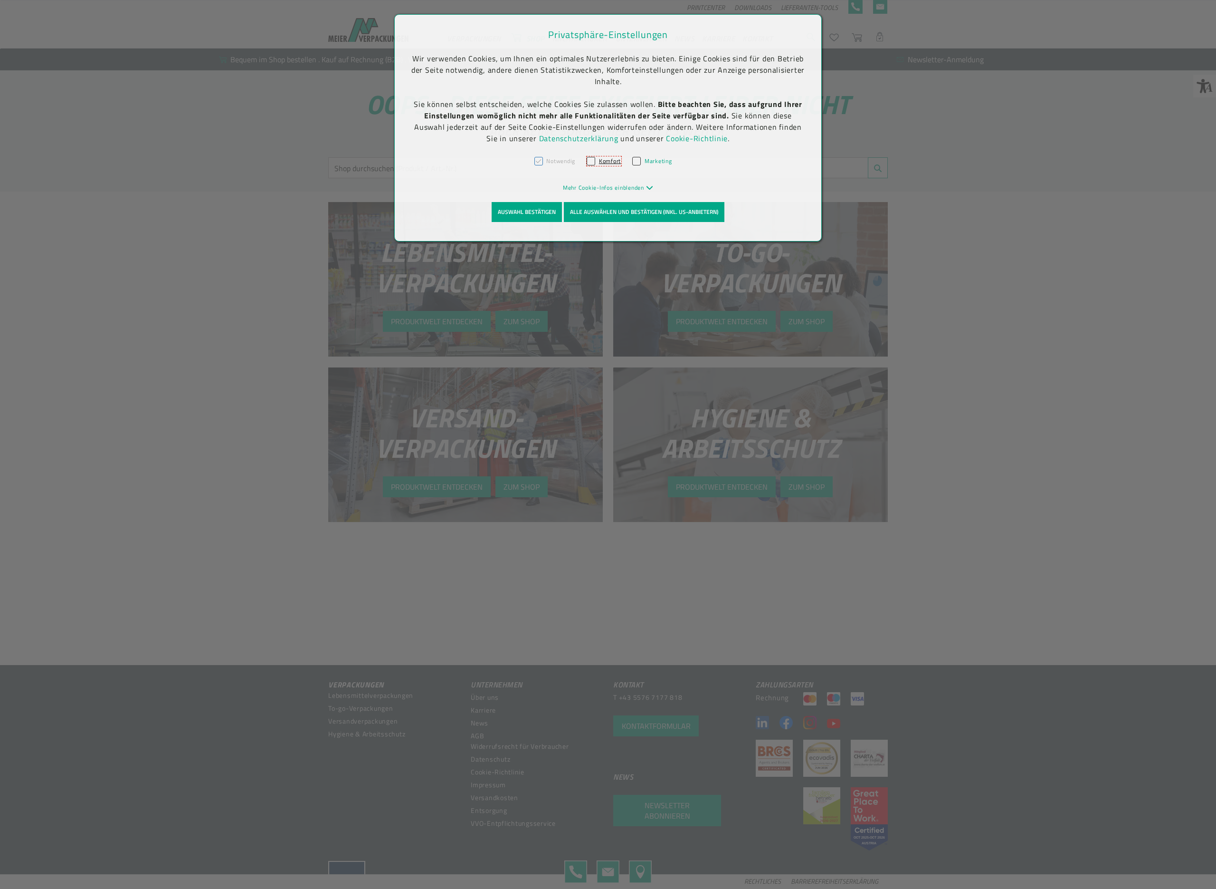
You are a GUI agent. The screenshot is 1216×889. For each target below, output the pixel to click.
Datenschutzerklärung (578, 138)
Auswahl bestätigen (527, 211)
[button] (608, 187)
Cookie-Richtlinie (697, 138)
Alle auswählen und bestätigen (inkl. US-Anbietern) (644, 211)
